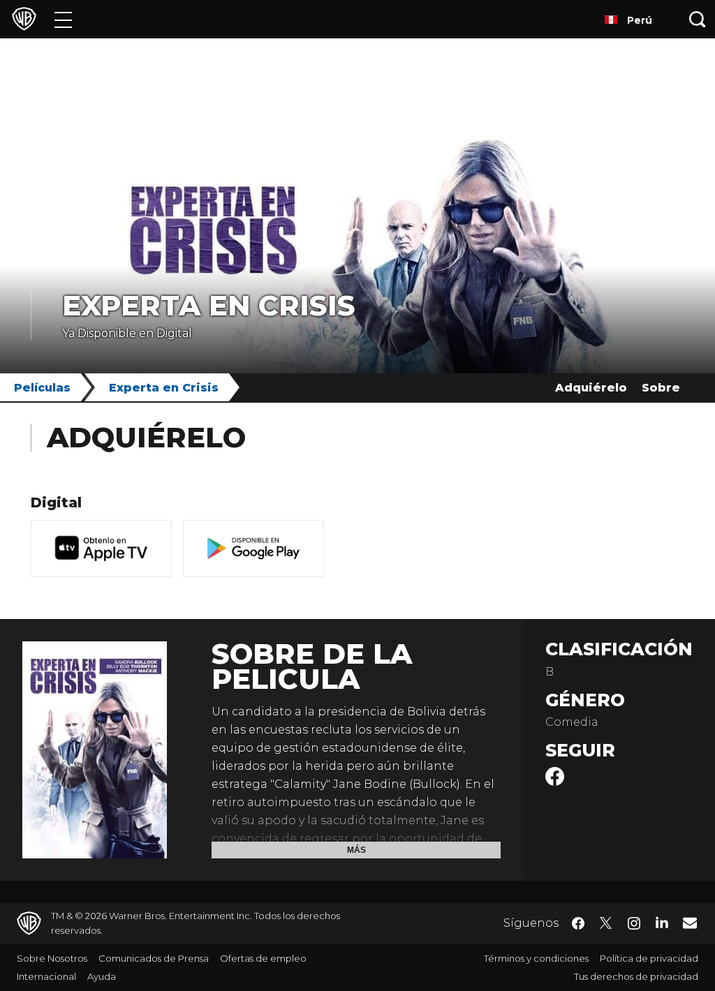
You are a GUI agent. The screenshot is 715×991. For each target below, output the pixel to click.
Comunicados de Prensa (153, 958)
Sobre (661, 387)
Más (356, 850)
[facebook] (554, 782)
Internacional (46, 976)
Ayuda (101, 976)
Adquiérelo (591, 387)
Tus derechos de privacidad (636, 976)
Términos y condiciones (536, 958)
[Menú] (63, 19)
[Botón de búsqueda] (697, 19)
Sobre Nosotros (52, 958)
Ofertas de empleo (263, 958)
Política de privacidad (649, 958)
